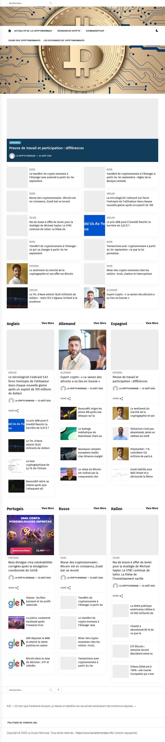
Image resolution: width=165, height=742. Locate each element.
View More (48, 323)
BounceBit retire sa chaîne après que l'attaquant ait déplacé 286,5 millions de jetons (37, 488)
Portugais (13, 558)
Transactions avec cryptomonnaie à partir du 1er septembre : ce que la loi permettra (131, 250)
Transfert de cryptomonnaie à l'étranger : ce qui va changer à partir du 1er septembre (53, 250)
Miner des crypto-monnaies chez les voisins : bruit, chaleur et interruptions (89, 645)
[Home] (10, 31)
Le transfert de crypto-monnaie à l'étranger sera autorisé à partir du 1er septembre (51, 177)
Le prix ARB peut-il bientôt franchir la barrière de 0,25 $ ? (37, 424)
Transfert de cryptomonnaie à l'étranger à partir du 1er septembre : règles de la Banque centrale (131, 177)
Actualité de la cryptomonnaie (33, 31)
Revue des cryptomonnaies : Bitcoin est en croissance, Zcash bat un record (81, 566)
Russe (32, 169)
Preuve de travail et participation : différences (46, 148)
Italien (32, 218)
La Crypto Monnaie (25, 156)
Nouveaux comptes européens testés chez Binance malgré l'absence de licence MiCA (90, 456)
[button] (157, 30)
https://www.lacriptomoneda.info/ (95, 732)
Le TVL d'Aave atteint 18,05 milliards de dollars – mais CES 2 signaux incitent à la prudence (53, 298)
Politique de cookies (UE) (22, 723)
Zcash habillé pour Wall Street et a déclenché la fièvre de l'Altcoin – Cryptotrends (141, 476)
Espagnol (15, 143)
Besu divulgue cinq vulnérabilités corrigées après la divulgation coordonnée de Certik (30, 566)
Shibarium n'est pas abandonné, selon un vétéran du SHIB (142, 432)
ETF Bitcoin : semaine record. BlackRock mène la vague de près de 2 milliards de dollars (142, 653)
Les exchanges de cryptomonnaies (64, 40)
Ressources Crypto (69, 31)
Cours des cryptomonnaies (24, 40)
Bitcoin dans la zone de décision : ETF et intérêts (38, 662)
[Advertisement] (82, 69)
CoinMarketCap (95, 31)
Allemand (112, 290)
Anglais (111, 193)
